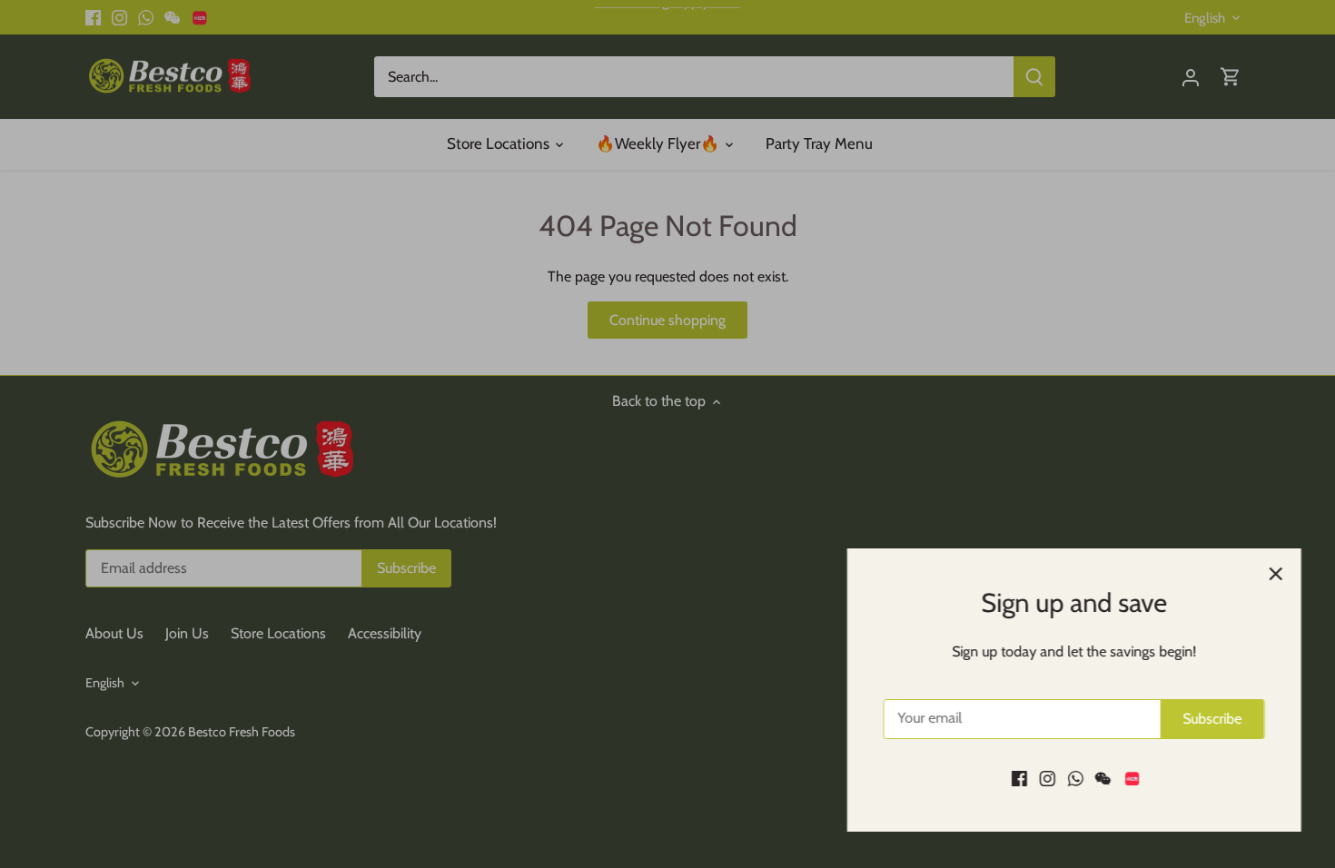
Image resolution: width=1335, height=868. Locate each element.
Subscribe (1210, 718)
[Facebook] (1016, 778)
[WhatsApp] (1073, 778)
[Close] (1273, 574)
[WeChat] (1100, 778)
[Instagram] (1045, 778)
